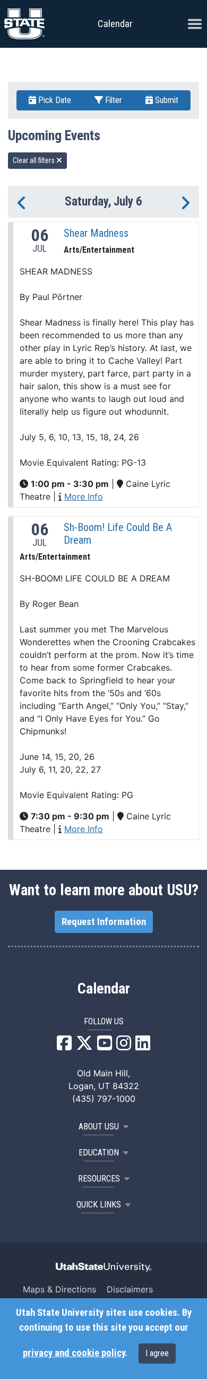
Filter (112, 100)
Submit (165, 100)
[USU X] (84, 1046)
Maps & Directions (59, 1289)
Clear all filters (34, 160)
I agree (157, 1353)
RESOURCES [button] (99, 1179)
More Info (83, 496)
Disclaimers (130, 1289)
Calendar (103, 988)
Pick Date (53, 100)
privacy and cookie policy (74, 1353)
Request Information (104, 922)
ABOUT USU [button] (99, 1126)
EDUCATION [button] (99, 1152)
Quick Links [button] (98, 1205)
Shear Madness (96, 233)
